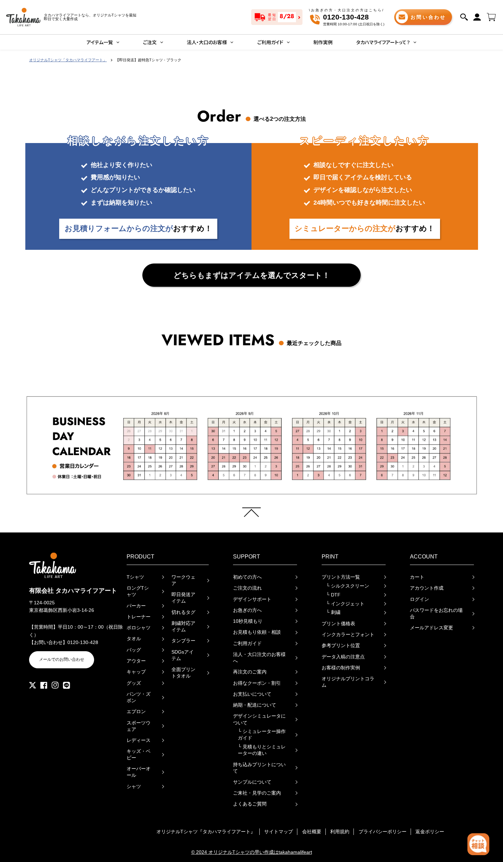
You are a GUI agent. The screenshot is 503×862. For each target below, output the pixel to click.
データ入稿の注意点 (343, 656)
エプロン (136, 711)
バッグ (134, 650)
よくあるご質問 (250, 804)
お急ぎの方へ (247, 610)
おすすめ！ (138, 228)
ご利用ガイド (247, 643)
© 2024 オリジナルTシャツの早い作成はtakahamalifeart (251, 852)
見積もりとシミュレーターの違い (262, 750)
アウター (136, 661)
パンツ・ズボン (139, 697)
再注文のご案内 (250, 671)
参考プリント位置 (341, 645)
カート (417, 577)
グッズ (134, 683)
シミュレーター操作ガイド (262, 735)
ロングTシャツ (138, 591)
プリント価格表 (338, 623)
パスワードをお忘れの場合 (436, 613)
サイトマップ (278, 831)
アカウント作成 (426, 588)
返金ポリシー (429, 831)
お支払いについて (252, 694)
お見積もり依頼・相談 (257, 632)
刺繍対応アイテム (183, 626)
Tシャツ (135, 577)
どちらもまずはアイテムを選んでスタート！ (251, 275)
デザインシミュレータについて (259, 719)
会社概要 (311, 831)
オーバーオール (139, 772)
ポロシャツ (139, 627)
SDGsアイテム (182, 655)
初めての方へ (247, 577)
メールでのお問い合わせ (61, 659)
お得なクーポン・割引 (257, 683)
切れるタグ (183, 612)
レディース (139, 740)
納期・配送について (254, 705)
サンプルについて (252, 782)
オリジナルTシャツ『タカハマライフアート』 (205, 831)
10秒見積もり (247, 621)
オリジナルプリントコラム (348, 682)
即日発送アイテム (183, 598)
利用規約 (339, 831)
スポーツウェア (139, 726)
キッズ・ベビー (139, 754)
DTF (333, 594)
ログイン (419, 599)
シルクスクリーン (347, 586)
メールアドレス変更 (431, 627)
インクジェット (345, 603)
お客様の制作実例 (341, 667)
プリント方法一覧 (341, 577)
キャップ (136, 671)
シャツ (134, 786)
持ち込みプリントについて (259, 768)
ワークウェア (183, 580)
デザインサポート (252, 599)
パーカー (136, 605)
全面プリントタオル (183, 673)
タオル (134, 638)
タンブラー (183, 640)
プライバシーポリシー (383, 831)
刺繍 (333, 612)
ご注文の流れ (247, 588)
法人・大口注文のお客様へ (259, 658)
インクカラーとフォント (348, 634)
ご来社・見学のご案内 (257, 793)
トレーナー (139, 616)
